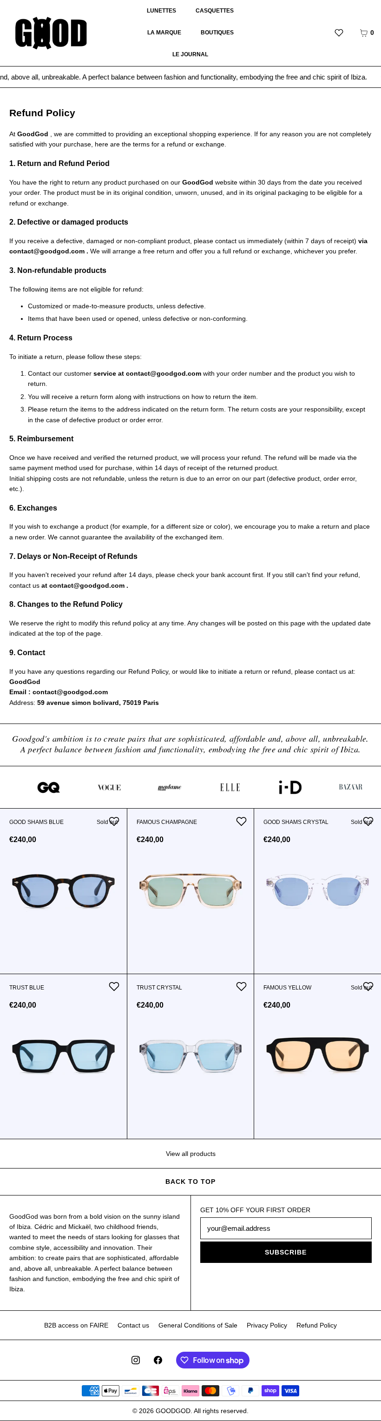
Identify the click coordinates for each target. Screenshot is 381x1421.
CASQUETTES (215, 10)
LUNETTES (161, 10)
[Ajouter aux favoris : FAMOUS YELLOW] (368, 986)
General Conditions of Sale (197, 1325)
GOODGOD (173, 1410)
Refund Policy (316, 1325)
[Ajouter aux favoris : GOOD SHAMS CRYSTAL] (368, 821)
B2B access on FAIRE (76, 1325)
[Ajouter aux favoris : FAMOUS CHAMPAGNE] (241, 821)
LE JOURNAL (190, 54)
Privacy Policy (267, 1325)
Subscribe (286, 1252)
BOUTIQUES (217, 32)
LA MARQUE (164, 32)
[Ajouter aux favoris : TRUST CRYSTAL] (241, 986)
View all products (191, 1153)
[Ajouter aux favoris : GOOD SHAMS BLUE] (114, 821)
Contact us (133, 1325)
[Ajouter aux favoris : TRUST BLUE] (114, 986)
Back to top (190, 1181)
